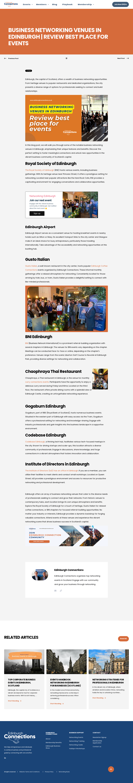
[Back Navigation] (66, 58)
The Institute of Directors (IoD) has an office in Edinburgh (51, 470)
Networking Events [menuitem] (76, 737)
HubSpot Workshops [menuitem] (77, 749)
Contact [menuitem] (96, 733)
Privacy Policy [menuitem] (49, 771)
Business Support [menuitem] (76, 733)
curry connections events (37, 382)
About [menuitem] (48, 739)
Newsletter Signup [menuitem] (99, 737)
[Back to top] (111, 769)
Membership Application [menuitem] (97, 742)
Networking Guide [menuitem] (76, 745)
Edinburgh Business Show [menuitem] (53, 747)
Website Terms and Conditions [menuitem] (29, 771)
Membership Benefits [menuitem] (54, 743)
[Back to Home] (11, 5)
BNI (26, 343)
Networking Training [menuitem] (76, 741)
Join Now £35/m (120, 4)
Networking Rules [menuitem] (64, 771)
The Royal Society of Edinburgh (39, 170)
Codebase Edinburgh (35, 441)
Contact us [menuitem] (97, 747)
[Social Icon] (5, 758)
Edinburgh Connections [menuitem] (51, 733)
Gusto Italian (31, 266)
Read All (123, 639)
